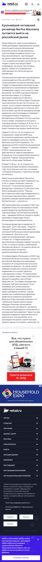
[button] (21, 418)
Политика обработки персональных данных (19, 508)
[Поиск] (32, 4)
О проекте (10, 517)
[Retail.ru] (11, 4)
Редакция (26, 517)
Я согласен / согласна (21, 558)
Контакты (10, 524)
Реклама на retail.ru (9, 332)
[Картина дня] (26, 4)
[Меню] (38, 4)
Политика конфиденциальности (17, 503)
